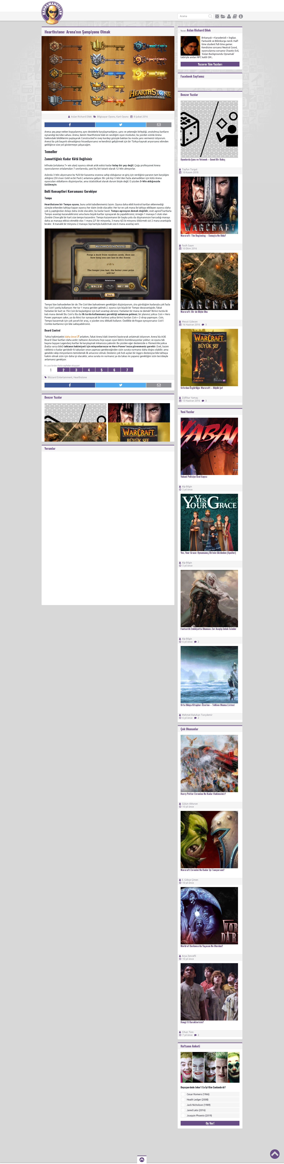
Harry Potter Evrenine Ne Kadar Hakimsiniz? (203, 794)
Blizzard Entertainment (60, 377)
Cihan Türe (187, 1032)
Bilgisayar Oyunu (106, 116)
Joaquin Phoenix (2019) (199, 1115)
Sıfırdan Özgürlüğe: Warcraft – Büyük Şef (202, 388)
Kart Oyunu (122, 116)
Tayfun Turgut (189, 169)
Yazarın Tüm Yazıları (210, 64)
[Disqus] (108, 488)
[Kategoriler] (223, 16)
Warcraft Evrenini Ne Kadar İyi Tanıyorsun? (202, 870)
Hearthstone (80, 377)
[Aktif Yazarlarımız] (229, 16)
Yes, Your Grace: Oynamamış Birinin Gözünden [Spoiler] (208, 553)
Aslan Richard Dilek (81, 116)
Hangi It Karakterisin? (192, 1022)
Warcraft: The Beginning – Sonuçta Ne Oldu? (203, 235)
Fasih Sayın (188, 245)
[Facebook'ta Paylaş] (70, 124)
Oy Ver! (210, 1123)
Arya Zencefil (189, 956)
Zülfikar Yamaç (190, 397)
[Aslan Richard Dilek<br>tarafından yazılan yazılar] (190, 37)
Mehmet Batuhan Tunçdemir (197, 715)
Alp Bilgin (187, 486)
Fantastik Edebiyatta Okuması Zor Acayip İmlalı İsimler (208, 629)
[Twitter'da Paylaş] (120, 124)
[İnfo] (241, 16)
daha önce (70, 336)
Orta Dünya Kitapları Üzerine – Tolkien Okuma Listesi (208, 705)
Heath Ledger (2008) (197, 1099)
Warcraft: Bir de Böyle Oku (194, 311)
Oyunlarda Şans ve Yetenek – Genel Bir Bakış (203, 159)
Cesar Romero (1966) (198, 1094)
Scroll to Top (275, 1154)
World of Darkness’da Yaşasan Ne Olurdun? (202, 946)
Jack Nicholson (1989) (198, 1105)
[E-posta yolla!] (158, 124)
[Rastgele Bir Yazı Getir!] (217, 16)
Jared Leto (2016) (196, 1110)
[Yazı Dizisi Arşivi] (235, 16)
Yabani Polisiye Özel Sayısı (194, 476)
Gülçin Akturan (190, 803)
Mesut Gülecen (190, 321)
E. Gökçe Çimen (190, 879)
